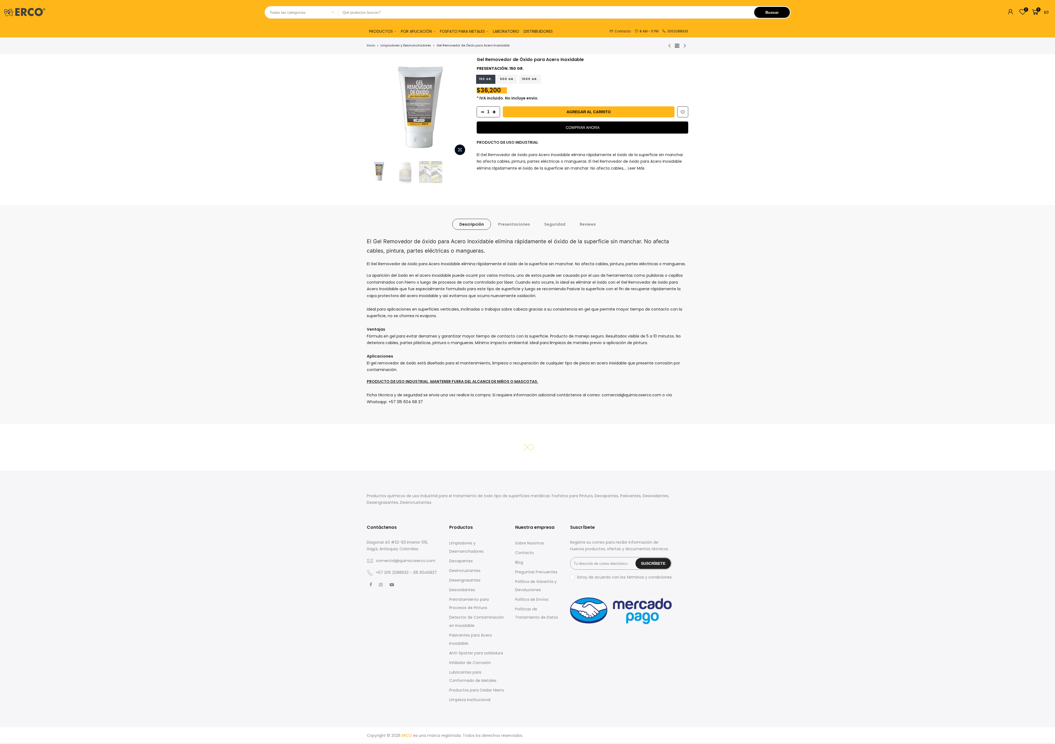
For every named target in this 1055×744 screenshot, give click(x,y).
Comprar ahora (582, 127)
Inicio (371, 45)
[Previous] (376, 107)
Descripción (471, 224)
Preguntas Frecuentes (536, 572)
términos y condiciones (649, 577)
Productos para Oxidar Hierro (476, 690)
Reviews (588, 224)
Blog (519, 562)
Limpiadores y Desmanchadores (406, 45)
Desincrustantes (465, 570)
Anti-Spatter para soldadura (476, 653)
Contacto (524, 552)
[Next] (459, 107)
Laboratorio (506, 31)
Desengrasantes (465, 580)
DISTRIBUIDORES (538, 31)
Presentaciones (514, 224)
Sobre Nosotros (529, 543)
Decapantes (461, 561)
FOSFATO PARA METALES (462, 31)
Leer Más (636, 168)
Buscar (772, 12)
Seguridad (554, 224)
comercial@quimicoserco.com (405, 560)
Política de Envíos (531, 599)
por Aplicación (416, 31)
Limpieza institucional (469, 699)
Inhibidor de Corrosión (470, 662)
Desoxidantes (462, 590)
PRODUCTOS (381, 31)
